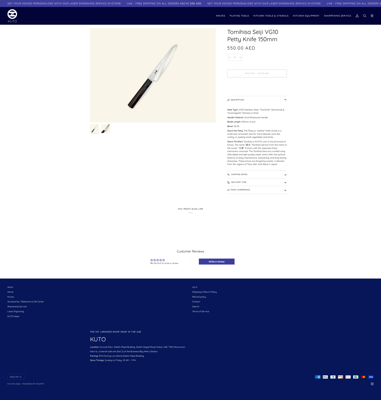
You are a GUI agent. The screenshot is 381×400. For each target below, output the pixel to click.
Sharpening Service (17, 306)
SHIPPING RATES (239, 174)
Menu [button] (10, 287)
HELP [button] (194, 287)
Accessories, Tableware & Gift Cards (25, 301)
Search (195, 306)
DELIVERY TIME (238, 182)
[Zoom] (153, 75)
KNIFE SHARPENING (240, 190)
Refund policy (199, 296)
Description (237, 100)
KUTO (12, 384)
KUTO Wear (13, 316)
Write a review (217, 261)
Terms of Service (200, 311)
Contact (196, 301)
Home (10, 291)
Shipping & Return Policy (204, 291)
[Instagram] (372, 384)
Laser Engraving (15, 311)
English (14, 377)
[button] (221, 16)
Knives (10, 296)
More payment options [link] (238, 91)
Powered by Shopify (33, 384)
